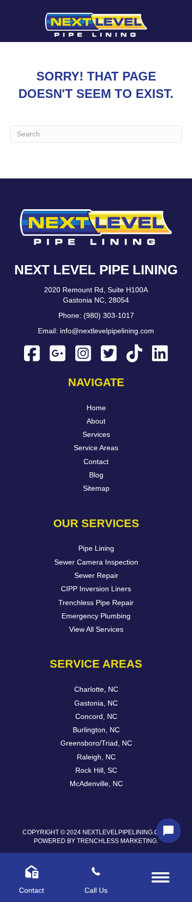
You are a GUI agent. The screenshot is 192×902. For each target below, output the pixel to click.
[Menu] (160, 877)
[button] (32, 353)
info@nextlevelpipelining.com (107, 331)
